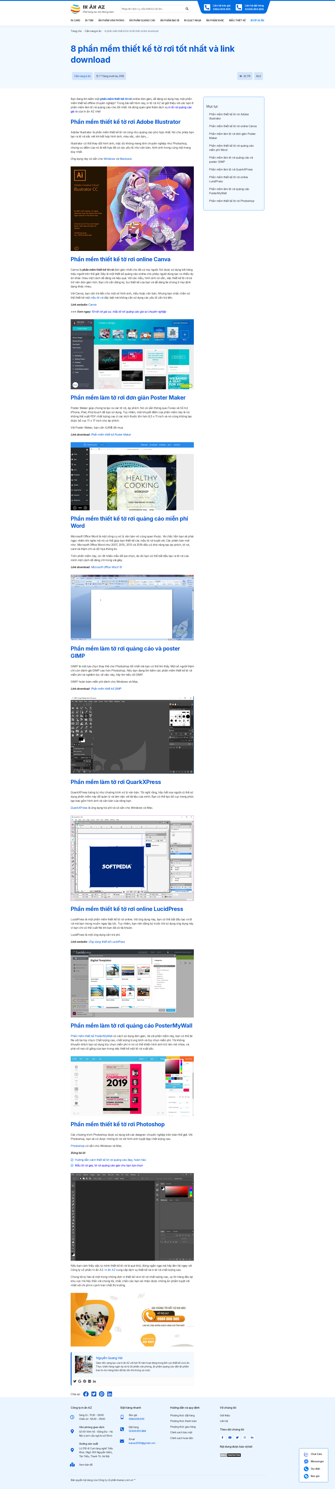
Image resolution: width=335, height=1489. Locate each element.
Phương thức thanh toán (183, 1421)
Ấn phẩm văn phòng (111, 20)
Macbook (126, 158)
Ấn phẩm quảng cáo (142, 20)
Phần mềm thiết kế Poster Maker (111, 434)
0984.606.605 (136, 1419)
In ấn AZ (110, 1270)
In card (75, 20)
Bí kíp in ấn (257, 20)
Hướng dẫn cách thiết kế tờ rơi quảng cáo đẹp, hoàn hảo (110, 1160)
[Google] (79, 1381)
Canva (92, 304)
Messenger (317, 1461)
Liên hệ (224, 1421)
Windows (109, 158)
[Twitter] (74, 1381)
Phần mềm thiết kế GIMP (106, 688)
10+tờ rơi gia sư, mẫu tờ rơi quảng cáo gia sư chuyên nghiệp (128, 311)
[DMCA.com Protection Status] (230, 1455)
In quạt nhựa (192, 20)
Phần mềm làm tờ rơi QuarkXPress (231, 169)
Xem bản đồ (86, 1464)
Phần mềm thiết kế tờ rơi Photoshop (231, 201)
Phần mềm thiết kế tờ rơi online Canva (233, 126)
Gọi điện (315, 1468)
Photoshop (78, 1146)
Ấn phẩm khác (215, 20)
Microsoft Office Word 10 (106, 567)
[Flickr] (89, 1381)
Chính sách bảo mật (181, 1432)
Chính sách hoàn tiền (181, 1438)
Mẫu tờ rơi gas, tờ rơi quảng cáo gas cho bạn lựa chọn (109, 1165)
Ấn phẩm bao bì (169, 20)
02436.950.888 (137, 1431)
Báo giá (315, 1476)
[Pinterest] (84, 1381)
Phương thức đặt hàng (182, 1415)
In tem (89, 20)
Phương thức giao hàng (183, 1426)
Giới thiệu (225, 1415)
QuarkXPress (79, 807)
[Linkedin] (94, 1381)
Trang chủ (76, 31)
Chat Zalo (316, 1453)
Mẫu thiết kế (237, 20)
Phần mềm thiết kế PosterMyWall (91, 1036)
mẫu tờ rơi (97, 297)
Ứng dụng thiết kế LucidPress (106, 941)
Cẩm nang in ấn (93, 31)
